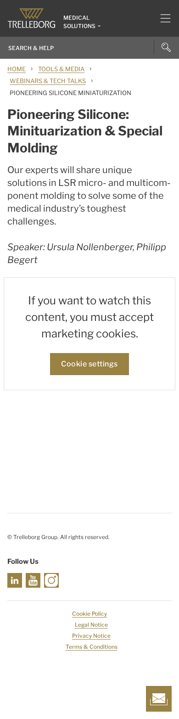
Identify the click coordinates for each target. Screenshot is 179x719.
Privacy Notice (91, 635)
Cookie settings (89, 364)
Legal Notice (91, 624)
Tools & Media (61, 69)
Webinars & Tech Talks (48, 80)
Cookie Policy (89, 613)
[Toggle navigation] (162, 18)
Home (16, 69)
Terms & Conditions (91, 646)
